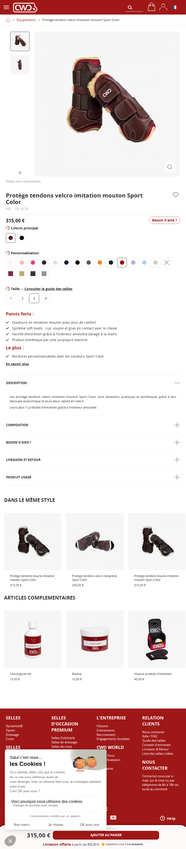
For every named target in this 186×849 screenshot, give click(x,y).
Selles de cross (61, 746)
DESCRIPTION (16, 383)
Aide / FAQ (149, 736)
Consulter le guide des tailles (48, 288)
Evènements (106, 730)
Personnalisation (25, 253)
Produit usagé (18, 477)
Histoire (102, 726)
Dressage (12, 734)
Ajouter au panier (106, 835)
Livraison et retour (23, 460)
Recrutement (106, 734)
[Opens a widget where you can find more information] (168, 819)
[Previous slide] (20, 36)
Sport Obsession (108, 760)
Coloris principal (25, 228)
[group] (20, 41)
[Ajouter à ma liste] (176, 195)
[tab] (93, 383)
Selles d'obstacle (63, 738)
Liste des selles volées (157, 753)
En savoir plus (17, 364)
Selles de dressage (64, 742)
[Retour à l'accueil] (8, 20)
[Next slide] (20, 172)
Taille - (41, 288)
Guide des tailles (153, 740)
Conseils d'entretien (156, 745)
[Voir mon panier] (151, 6)
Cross (10, 739)
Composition (17, 425)
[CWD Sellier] (25, 7)
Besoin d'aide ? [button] (164, 220)
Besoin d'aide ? (18, 442)
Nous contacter (153, 732)
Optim (10, 730)
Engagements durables (113, 739)
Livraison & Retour (155, 749)
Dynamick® (14, 726)
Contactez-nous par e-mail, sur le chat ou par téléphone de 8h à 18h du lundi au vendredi (160, 782)
